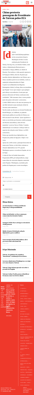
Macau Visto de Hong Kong (25, 364)
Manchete (22, 367)
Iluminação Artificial (25, 358)
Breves (22, 301)
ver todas (8, 315)
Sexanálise (23, 374)
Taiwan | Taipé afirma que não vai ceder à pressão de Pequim (16, 268)
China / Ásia (6, 9)
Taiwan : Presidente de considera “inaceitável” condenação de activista (15, 255)
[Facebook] (21, 22)
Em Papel (26, 392)
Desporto (22, 311)
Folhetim (22, 343)
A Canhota (23, 288)
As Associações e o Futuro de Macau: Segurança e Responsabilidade (14, 206)
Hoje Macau (5, 21)
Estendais (29, 329)
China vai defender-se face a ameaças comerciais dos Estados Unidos (14, 215)
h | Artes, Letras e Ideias (25, 355)
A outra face (23, 296)
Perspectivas (23, 369)
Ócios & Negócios (24, 385)
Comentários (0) (7, 171)
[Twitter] (23, 22)
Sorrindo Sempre (24, 377)
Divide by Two (7, 391)
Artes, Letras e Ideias (25, 298)
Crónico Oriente (24, 308)
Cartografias (28, 301)
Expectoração (23, 334)
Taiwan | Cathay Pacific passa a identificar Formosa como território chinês (16, 275)
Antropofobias (24, 293)
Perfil (28, 367)
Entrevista (23, 329)
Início (25, 387)
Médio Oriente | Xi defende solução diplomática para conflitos (14, 232)
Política (22, 372)
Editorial (22, 324)
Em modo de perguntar (26, 326)
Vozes (28, 382)
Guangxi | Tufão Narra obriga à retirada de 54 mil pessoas (16, 223)
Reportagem (29, 372)
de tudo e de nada (24, 314)
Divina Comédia (24, 316)
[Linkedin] (25, 22)
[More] (30, 22)
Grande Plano (23, 345)
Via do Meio (23, 382)
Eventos (22, 331)
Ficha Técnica (27, 389)
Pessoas (30, 369)
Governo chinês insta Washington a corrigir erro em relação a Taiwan (17, 262)
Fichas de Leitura (24, 340)
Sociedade (29, 374)
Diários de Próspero (25, 319)
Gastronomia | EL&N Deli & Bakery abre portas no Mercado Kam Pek (15, 240)
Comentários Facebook (18, 171)
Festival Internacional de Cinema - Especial (26, 338)
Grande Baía (29, 343)
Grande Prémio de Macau (24, 349)
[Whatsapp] (28, 22)
